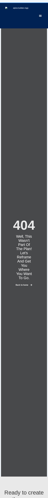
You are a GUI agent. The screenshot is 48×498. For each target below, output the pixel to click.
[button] (40, 16)
